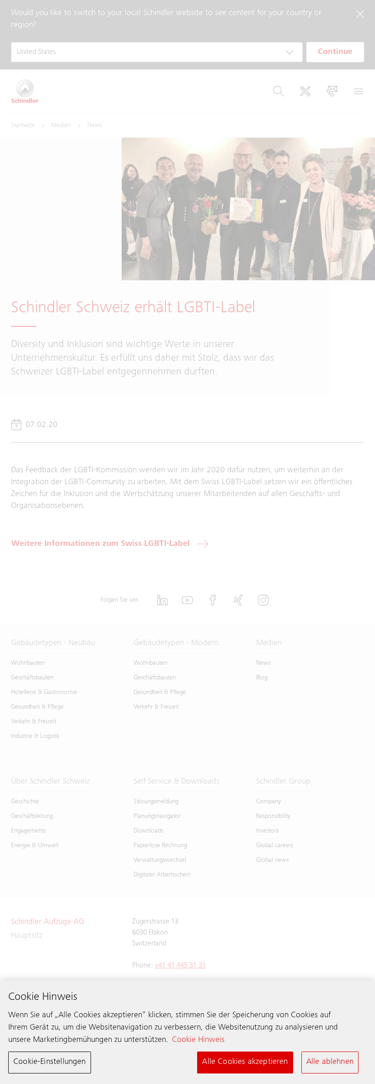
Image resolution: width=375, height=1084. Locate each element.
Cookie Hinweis (198, 1040)
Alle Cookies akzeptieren (245, 1062)
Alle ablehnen (330, 1062)
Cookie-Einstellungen (49, 1062)
